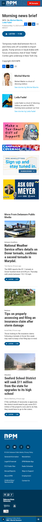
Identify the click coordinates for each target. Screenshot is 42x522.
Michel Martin (16, 20)
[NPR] (8, 494)
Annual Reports (9, 471)
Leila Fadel (7, 22)
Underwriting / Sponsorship (9, 481)
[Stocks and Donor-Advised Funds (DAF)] (21, 131)
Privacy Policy (28, 452)
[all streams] (39, 519)
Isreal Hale (8, 330)
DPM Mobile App (28, 461)
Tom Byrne (8, 266)
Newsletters (26, 457)
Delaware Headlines (10, 242)
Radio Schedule (27, 466)
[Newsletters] (21, 165)
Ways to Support (28, 471)
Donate (34, 3)
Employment (26, 476)
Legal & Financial (10, 461)
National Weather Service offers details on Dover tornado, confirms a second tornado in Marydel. (21, 253)
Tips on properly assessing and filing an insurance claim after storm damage (20, 319)
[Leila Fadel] (7, 100)
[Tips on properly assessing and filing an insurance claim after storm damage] (19, 297)
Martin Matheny (10, 399)
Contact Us (26, 481)
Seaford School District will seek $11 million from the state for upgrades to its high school (20, 386)
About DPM (8, 476)
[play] (3, 519)
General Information (11, 457)
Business (7, 310)
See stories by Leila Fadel (25, 111)
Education (7, 375)
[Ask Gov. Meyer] (21, 189)
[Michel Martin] (7, 79)
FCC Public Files (9, 466)
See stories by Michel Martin (27, 87)
